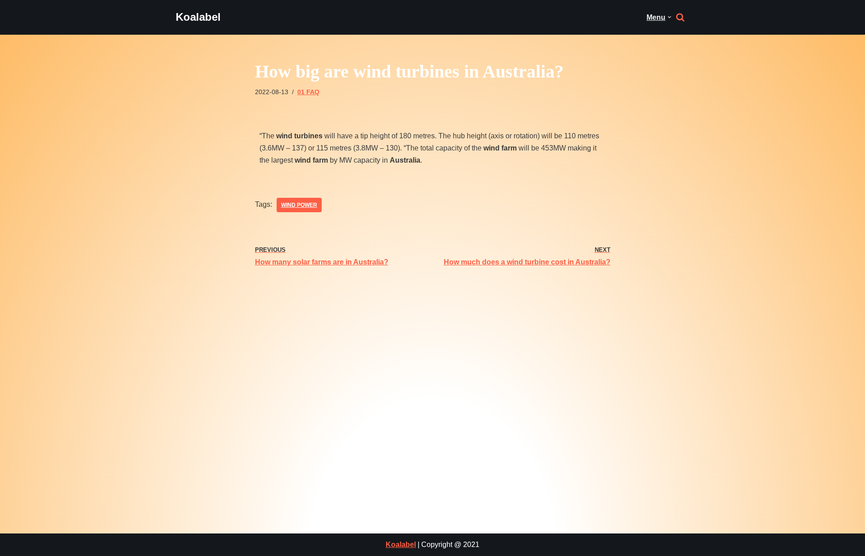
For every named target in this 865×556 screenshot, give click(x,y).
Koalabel (401, 544)
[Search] (680, 17)
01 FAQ (308, 92)
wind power (299, 205)
